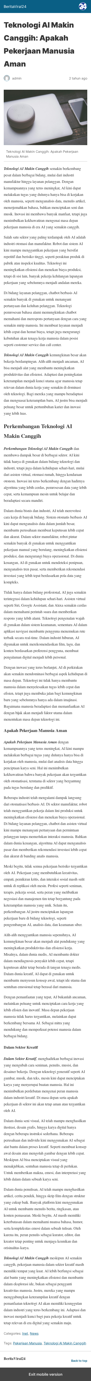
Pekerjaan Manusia (27, 1343)
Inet (25, 1333)
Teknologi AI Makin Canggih (65, 1343)
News (34, 1333)
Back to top (79, 1360)
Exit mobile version (46, 1374)
